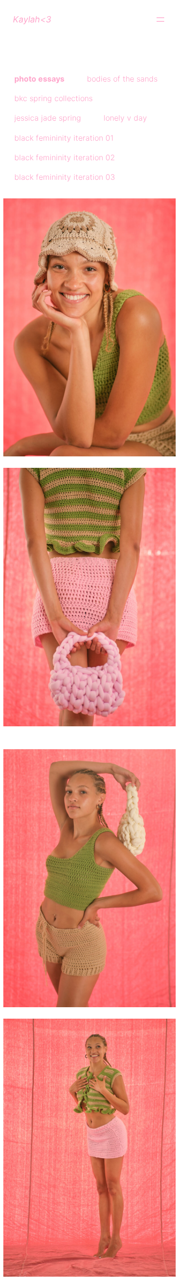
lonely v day (125, 118)
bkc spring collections (53, 98)
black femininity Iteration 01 (64, 138)
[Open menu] (160, 19)
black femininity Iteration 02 (64, 157)
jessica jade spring (47, 118)
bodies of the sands (122, 78)
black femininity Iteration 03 (64, 177)
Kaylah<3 (32, 19)
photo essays (39, 78)
